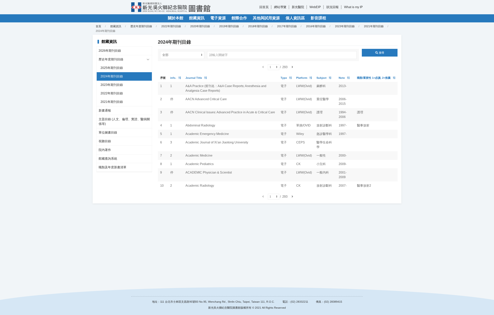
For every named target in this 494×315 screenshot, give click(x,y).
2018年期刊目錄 (258, 26)
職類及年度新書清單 (112, 167)
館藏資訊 (197, 18)
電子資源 (218, 18)
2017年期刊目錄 (287, 26)
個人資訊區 (295, 18)
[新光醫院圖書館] (170, 7)
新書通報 (105, 110)
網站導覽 (280, 7)
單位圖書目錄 (108, 132)
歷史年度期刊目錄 (111, 59)
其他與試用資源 (266, 18)
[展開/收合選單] (148, 59)
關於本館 (175, 18)
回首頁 (264, 7)
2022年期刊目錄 (171, 26)
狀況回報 (332, 7)
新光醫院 (298, 7)
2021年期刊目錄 (374, 26)
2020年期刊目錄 (200, 26)
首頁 (98, 26)
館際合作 (239, 18)
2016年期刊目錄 (316, 26)
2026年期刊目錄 (110, 50)
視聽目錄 (105, 141)
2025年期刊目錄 (112, 67)
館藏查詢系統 (108, 158)
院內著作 (105, 150)
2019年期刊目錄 (229, 26)
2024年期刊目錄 (112, 76)
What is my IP (353, 7)
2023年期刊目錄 (345, 26)
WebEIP (315, 7)
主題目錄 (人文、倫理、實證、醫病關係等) (124, 121)
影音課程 (318, 18)
